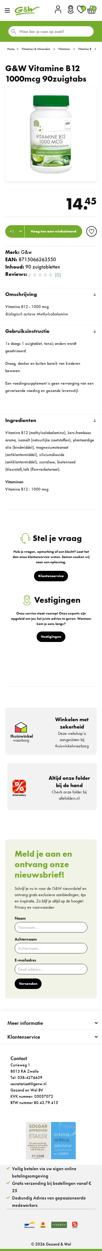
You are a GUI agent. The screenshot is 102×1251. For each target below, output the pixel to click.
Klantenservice (23, 1036)
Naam (20, 918)
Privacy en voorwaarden (34, 907)
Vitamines (64, 49)
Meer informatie (25, 1023)
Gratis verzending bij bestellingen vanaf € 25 (51, 1186)
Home (11, 49)
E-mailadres (25, 960)
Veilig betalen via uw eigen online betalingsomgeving (44, 1172)
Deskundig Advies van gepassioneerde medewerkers (49, 1201)
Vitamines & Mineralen (35, 49)
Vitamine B (84, 49)
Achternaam (26, 939)
